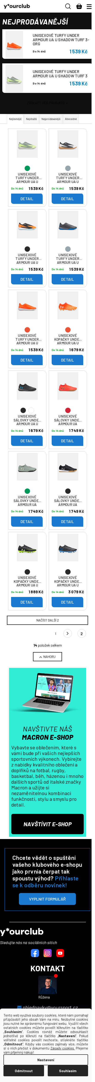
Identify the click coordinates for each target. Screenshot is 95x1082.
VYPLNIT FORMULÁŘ (47, 898)
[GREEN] (27, 150)
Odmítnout (24, 1071)
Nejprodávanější (51, 118)
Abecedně (71, 118)
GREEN (27, 168)
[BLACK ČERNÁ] (27, 392)
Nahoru (49, 656)
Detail (27, 198)
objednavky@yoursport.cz (50, 1007)
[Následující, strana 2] (67, 633)
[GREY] (67, 150)
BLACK (27, 249)
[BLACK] (27, 231)
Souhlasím (68, 1071)
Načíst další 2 (47, 620)
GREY (68, 168)
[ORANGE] (27, 311)
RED (68, 410)
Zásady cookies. (62, 1048)
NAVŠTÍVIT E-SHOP (47, 823)
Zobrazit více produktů (46, 103)
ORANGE (27, 329)
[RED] (67, 392)
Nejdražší (31, 118)
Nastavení (45, 1060)
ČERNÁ (31, 410)
